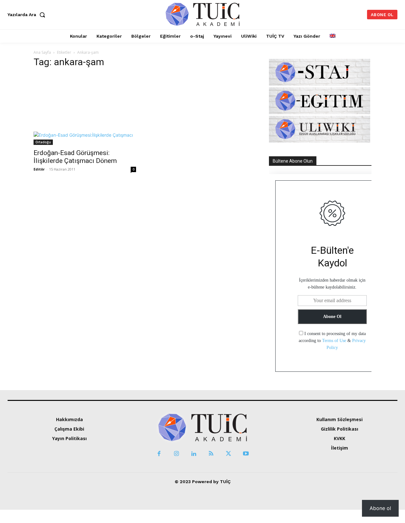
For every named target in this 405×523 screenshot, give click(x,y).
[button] (28, 14)
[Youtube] (246, 454)
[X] (228, 454)
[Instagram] (176, 454)
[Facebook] (159, 454)
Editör (39, 169)
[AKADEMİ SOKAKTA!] (202, 14)
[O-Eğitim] (319, 112)
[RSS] (211, 454)
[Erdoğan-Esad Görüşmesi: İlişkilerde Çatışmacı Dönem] (85, 109)
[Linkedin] (194, 454)
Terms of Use (334, 340)
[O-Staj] (319, 84)
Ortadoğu (43, 142)
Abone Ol (332, 316)
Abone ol (380, 508)
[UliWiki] (319, 141)
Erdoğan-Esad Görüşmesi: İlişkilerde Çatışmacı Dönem (75, 157)
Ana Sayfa (42, 52)
